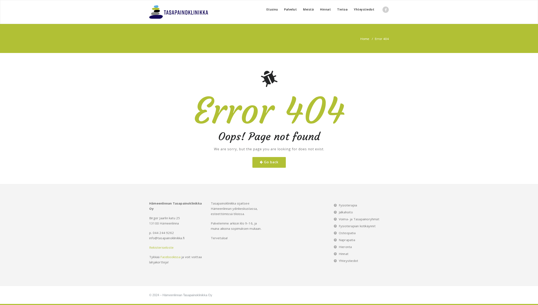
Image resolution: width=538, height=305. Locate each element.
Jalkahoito (346, 212)
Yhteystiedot (364, 9)
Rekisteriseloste (161, 247)
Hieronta (345, 247)
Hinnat (325, 9)
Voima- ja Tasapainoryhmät (359, 219)
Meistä (308, 9)
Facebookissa (170, 257)
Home (364, 39)
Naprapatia (347, 240)
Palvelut (290, 9)
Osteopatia (347, 233)
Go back (271, 162)
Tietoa (342, 9)
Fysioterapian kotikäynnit (357, 226)
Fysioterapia (348, 205)
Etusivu (272, 9)
